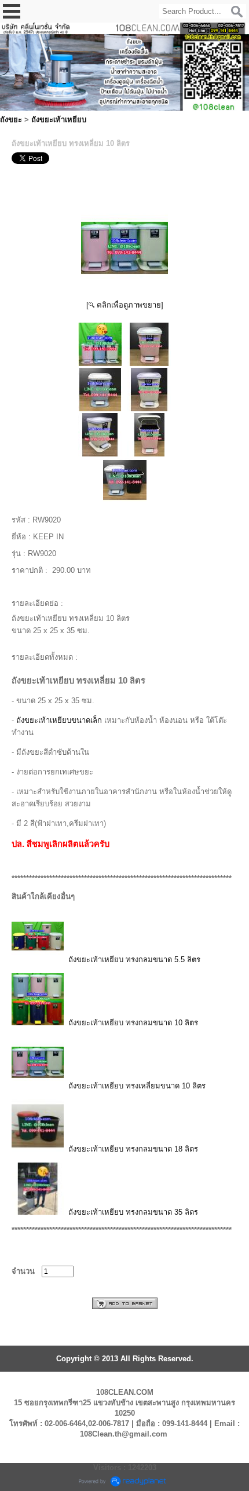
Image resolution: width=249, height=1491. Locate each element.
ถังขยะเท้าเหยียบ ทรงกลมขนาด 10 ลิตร (133, 1022)
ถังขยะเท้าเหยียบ (58, 119)
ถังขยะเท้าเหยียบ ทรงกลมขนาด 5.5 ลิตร (134, 959)
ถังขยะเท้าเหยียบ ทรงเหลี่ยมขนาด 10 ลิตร (137, 1085)
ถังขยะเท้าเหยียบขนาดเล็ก (59, 720)
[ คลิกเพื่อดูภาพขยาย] (124, 305)
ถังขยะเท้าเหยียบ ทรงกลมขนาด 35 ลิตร (133, 1212)
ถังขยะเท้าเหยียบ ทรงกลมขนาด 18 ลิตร (133, 1149)
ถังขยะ (11, 119)
